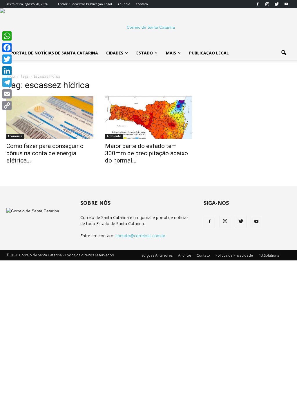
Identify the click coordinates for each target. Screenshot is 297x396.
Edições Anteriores (157, 255)
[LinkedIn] (7, 70)
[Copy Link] (7, 105)
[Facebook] (257, 4)
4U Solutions (268, 255)
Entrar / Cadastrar (71, 4)
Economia (15, 136)
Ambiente (114, 136)
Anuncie (123, 4)
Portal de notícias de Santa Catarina (54, 53)
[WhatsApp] (7, 36)
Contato (142, 4)
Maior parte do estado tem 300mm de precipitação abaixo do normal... (146, 153)
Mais (171, 53)
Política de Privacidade (234, 255)
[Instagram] (267, 4)
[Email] (7, 94)
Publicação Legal (98, 4)
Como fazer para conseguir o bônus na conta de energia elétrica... (45, 153)
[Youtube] (286, 4)
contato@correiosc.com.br (140, 235)
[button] (284, 53)
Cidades (114, 53)
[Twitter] (276, 4)
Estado (144, 53)
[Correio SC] (148, 27)
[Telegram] (7, 82)
